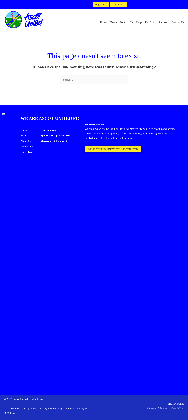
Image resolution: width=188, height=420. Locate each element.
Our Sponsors (48, 130)
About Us (26, 141)
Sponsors (163, 22)
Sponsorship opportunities (55, 135)
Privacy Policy (176, 403)
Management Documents (54, 141)
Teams (113, 22)
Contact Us (178, 22)
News (123, 22)
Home (103, 22)
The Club (150, 22)
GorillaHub (177, 408)
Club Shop (136, 22)
